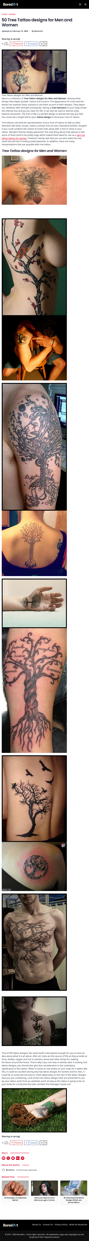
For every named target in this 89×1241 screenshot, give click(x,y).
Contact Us (48, 1225)
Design (12, 14)
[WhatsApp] (13, 1158)
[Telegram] (22, 1158)
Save (18, 1158)
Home (4, 14)
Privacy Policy (61, 1225)
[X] (8, 1158)
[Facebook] (3, 1158)
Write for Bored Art (78, 1225)
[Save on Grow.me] (51, 44)
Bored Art (39, 31)
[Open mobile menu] (80, 4)
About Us (36, 1225)
